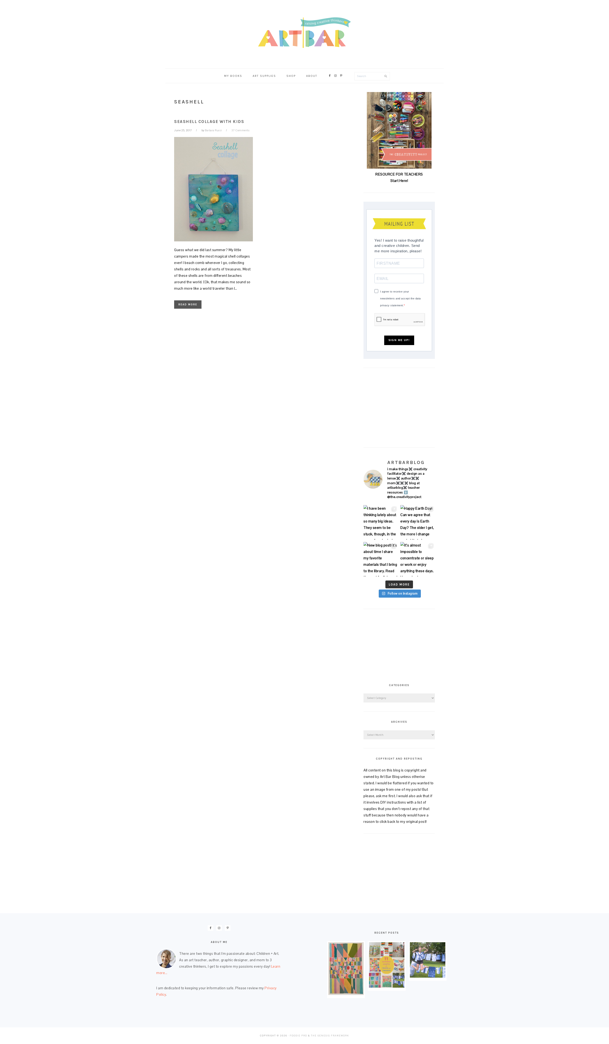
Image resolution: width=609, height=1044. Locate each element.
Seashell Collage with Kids (209, 121)
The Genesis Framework (330, 1035)
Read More (187, 304)
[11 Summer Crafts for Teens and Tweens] (386, 986)
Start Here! (399, 180)
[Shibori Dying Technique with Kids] (427, 976)
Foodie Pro (298, 1035)
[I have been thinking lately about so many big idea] (380, 522)
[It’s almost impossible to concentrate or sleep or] (417, 559)
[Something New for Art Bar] (346, 993)
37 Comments (240, 130)
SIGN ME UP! (399, 340)
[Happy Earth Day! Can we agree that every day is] (417, 522)
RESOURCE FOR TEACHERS (399, 174)
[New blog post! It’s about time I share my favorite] (380, 559)
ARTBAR (304, 32)
